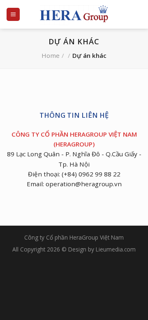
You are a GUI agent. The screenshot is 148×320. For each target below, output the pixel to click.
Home (51, 55)
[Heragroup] (74, 14)
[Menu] (13, 14)
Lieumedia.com (116, 249)
